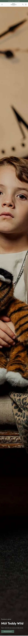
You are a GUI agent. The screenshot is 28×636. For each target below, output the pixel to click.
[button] (2, 4)
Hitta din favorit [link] (3, 7)
